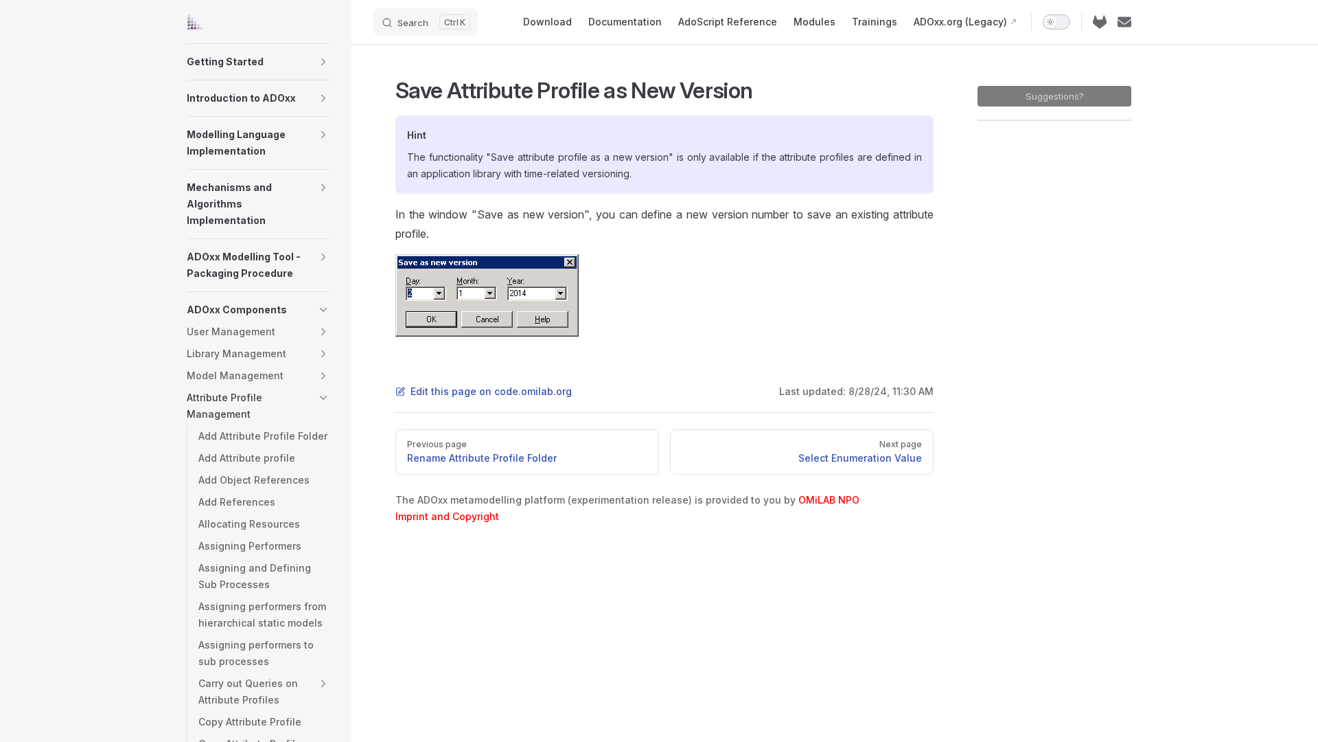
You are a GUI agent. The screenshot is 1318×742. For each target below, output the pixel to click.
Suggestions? (1055, 96)
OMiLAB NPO (828, 500)
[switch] (1056, 22)
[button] (323, 62)
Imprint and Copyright (447, 516)
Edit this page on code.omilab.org (491, 391)
